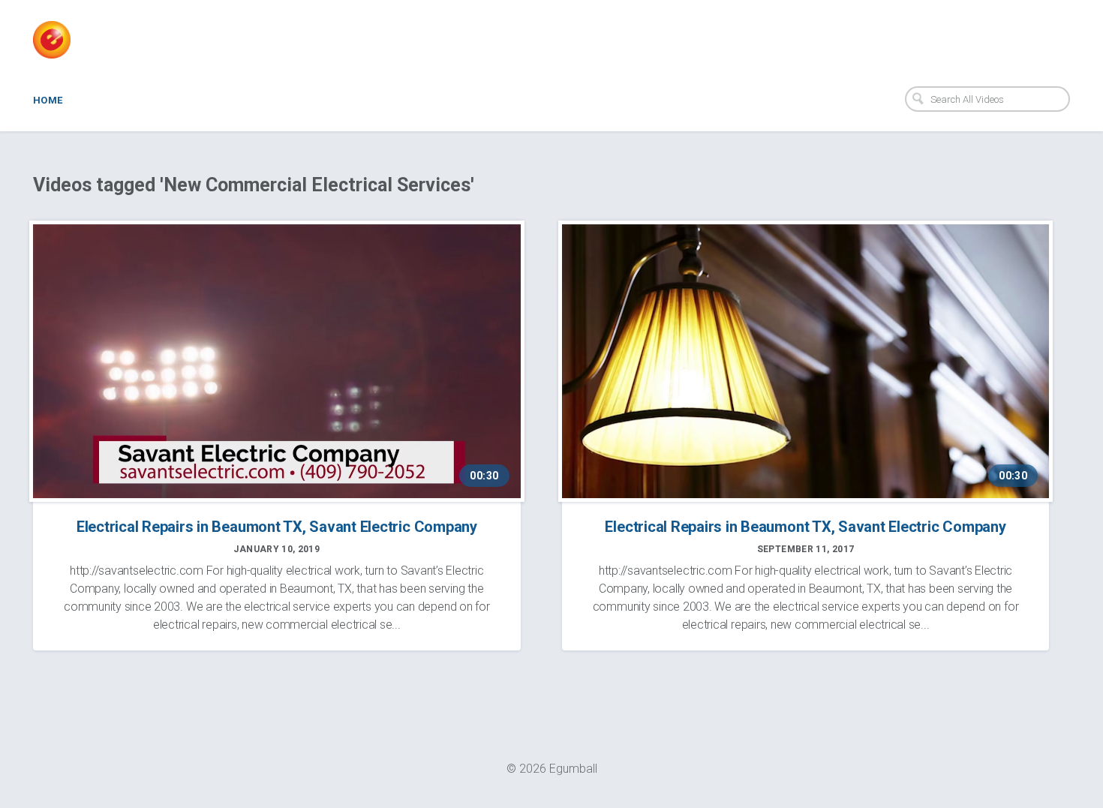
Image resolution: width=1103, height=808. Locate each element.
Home (48, 100)
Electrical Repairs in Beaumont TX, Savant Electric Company (277, 527)
